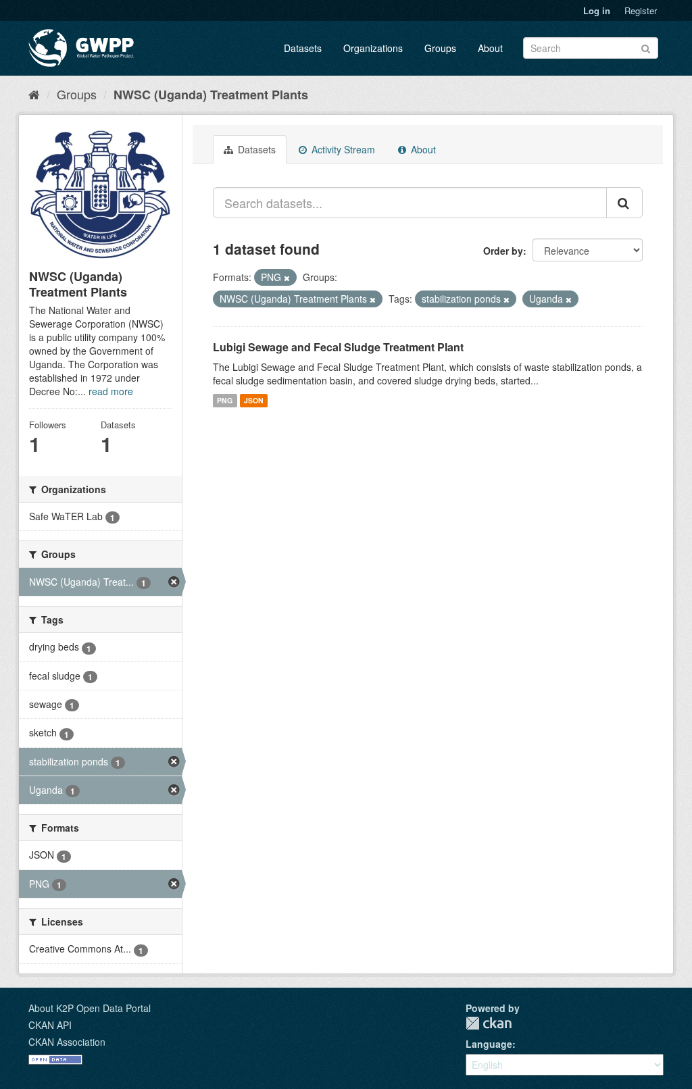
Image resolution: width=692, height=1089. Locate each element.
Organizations (373, 48)
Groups (440, 48)
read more (111, 391)
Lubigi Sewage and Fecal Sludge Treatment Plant (338, 347)
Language (489, 1043)
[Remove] (287, 277)
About (490, 48)
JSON (254, 400)
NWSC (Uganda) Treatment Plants (211, 94)
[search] (624, 202)
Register (640, 10)
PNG (224, 400)
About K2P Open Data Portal (89, 1008)
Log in (596, 10)
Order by (503, 250)
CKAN (489, 1023)
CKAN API (50, 1025)
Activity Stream (342, 149)
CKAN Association (66, 1041)
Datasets (303, 48)
